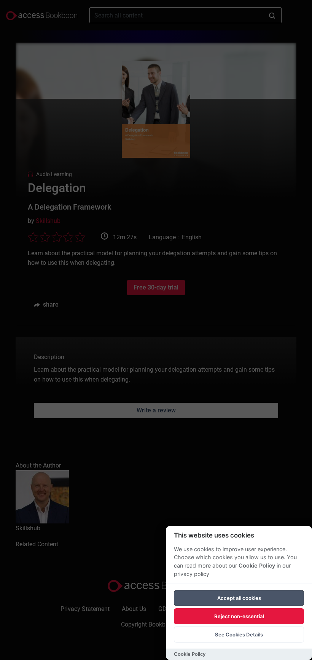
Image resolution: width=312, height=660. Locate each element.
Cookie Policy (257, 565)
